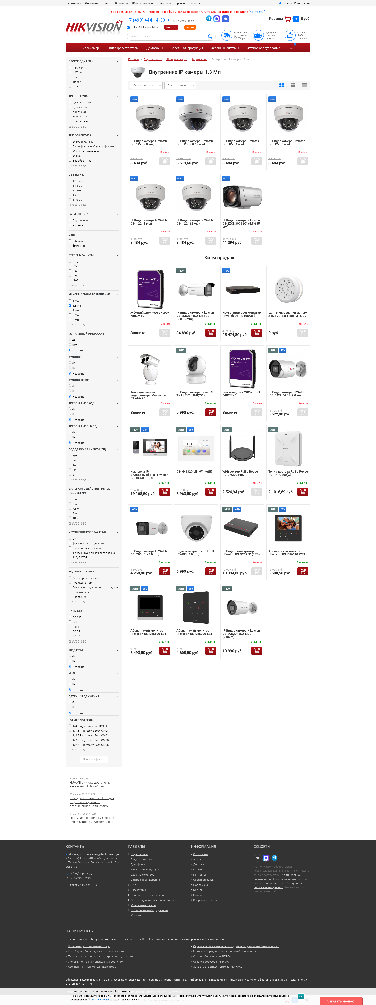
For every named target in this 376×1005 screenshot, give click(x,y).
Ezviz (75, 77)
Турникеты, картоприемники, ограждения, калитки (100, 956)
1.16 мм (77, 185)
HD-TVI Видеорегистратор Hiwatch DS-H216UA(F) (241, 314)
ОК (301, 996)
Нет (74, 344)
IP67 (75, 275)
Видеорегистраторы (124, 48)
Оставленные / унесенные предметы (95, 587)
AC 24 (76, 631)
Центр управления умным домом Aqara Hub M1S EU (287, 314)
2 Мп (75, 310)
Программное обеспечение (148, 895)
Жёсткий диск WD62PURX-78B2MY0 (149, 314)
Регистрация (302, 3)
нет (74, 460)
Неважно (78, 350)
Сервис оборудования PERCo (212, 956)
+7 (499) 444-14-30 (146, 20)
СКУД (134, 884)
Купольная (79, 107)
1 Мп (75, 300)
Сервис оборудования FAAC (211, 961)
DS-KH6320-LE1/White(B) (194, 471)
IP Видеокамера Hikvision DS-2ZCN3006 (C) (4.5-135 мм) (241, 223)
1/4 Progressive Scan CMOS (89, 726)
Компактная (80, 116)
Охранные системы (225, 48)
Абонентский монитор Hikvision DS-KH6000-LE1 (194, 632)
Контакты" (257, 12)
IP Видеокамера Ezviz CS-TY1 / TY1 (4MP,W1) (195, 393)
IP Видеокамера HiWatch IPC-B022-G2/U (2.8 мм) (286, 393)
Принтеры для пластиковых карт (89, 946)
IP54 (75, 266)
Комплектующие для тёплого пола (152, 900)
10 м (75, 518)
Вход (285, 3)
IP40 (75, 261)
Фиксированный (83, 141)
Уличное (77, 225)
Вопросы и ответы (205, 900)
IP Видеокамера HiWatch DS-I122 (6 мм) (286, 142)
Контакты (121, 3)
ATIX (75, 86)
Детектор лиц (81, 592)
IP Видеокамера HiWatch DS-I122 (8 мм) (148, 222)
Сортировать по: (144, 85)
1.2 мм (76, 190)
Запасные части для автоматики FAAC (217, 966)
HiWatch (77, 72)
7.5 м (75, 508)
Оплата (106, 3)
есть (75, 455)
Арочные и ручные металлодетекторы (92, 966)
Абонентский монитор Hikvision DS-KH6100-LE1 (148, 632)
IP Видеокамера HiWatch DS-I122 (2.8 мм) (148, 142)
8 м (74, 513)
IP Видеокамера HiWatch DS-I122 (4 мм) (240, 142)
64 (74, 474)
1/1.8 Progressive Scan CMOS (90, 730)
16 (74, 465)
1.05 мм (77, 181)
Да (74, 339)
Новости (194, 3)
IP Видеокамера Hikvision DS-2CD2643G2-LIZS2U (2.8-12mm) (195, 316)
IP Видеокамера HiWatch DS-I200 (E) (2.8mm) (148, 552)
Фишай (76, 155)
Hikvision (78, 67)
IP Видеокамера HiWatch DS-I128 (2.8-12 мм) (194, 142)
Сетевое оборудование (263, 48)
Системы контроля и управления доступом (95, 961)
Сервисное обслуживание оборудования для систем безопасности (236, 946)
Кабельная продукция (187, 48)
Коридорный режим (85, 578)
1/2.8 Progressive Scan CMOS (90, 744)
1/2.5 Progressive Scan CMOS (90, 735)
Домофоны (154, 48)
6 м (74, 504)
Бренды (180, 3)
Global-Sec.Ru (150, 939)
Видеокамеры (91, 48)
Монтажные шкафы (143, 905)
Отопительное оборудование (149, 910)
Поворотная (80, 121)
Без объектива (81, 160)
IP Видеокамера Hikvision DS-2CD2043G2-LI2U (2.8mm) (241, 634)
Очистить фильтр (94, 759)
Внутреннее (80, 220)
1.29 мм (77, 199)
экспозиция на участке (87, 548)
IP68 (75, 280)
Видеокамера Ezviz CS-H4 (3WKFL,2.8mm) (195, 552)
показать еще (77, 125)
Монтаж (171, 27)
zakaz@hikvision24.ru (144, 27)
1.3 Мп (76, 305)
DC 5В (76, 636)
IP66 (75, 271)
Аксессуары (138, 889)
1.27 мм (77, 195)
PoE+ (75, 626)
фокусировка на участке (88, 543)
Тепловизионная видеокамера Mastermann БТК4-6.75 (149, 395)
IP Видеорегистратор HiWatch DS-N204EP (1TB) (241, 552)
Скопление (79, 596)
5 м (74, 499)
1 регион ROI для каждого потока (93, 552)
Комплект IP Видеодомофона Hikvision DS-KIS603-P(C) (149, 475)
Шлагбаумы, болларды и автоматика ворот (96, 951)
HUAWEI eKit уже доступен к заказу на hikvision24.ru (90, 784)
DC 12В (77, 617)
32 (74, 469)
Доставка (91, 3)
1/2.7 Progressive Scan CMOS (90, 740)
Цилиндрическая (83, 102)
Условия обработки (103, 999)
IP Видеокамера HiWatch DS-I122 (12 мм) (194, 222)
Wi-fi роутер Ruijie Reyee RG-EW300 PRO (240, 473)
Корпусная (79, 111)
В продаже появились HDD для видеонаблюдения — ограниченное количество (92, 802)
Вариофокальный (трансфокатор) (94, 146)
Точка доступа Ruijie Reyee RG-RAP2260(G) (288, 473)
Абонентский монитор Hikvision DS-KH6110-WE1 (286, 552)
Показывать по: (178, 85)
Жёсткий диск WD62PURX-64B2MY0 (241, 393)
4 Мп (75, 319)
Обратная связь (142, 3)
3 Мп (75, 315)
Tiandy (76, 81)
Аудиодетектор (82, 582)
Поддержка (164, 3)
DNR (75, 538)
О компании (73, 3)
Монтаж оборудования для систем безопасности (224, 951)
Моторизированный (85, 151)
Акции (190, 27)
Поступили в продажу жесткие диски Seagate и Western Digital (92, 820)
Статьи (197, 895)
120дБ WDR (79, 557)
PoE (75, 622)
